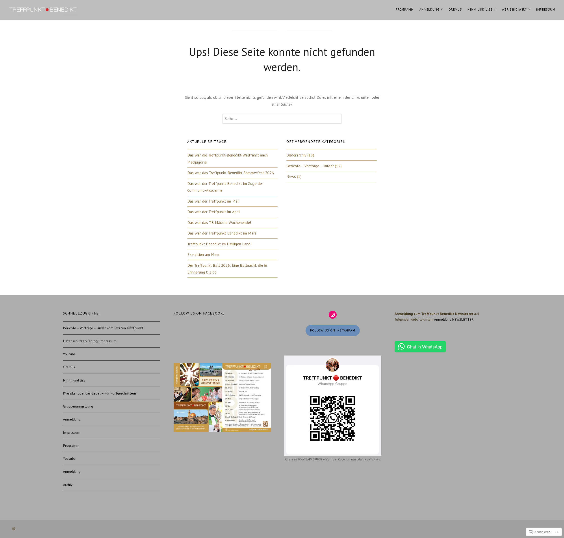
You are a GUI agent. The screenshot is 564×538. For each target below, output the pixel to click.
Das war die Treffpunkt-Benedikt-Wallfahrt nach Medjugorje (227, 159)
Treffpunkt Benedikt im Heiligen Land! (219, 243)
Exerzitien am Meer (203, 254)
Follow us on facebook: (199, 313)
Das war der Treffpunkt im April (213, 211)
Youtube (69, 354)
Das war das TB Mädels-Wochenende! (219, 222)
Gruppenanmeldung (78, 406)
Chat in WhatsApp (424, 346)
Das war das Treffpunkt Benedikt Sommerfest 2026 (230, 172)
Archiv (67, 484)
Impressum (545, 9)
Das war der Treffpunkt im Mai (212, 201)
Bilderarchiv (296, 155)
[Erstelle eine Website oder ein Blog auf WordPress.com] (13, 529)
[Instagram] (333, 315)
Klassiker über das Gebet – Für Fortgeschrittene (100, 393)
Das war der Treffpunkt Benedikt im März (221, 233)
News (291, 176)
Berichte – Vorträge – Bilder (310, 165)
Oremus (455, 9)
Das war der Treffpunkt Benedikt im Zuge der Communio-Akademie (225, 187)
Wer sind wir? (514, 9)
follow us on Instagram (332, 330)
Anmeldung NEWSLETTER (454, 319)
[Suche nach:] (282, 119)
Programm (405, 9)
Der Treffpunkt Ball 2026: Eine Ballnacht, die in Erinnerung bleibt (227, 269)
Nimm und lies (480, 9)
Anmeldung (429, 9)
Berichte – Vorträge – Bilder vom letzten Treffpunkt (103, 328)
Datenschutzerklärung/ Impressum (90, 341)
